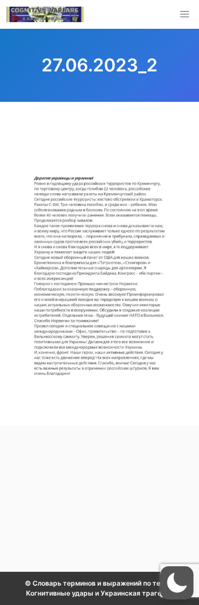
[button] (184, 14)
